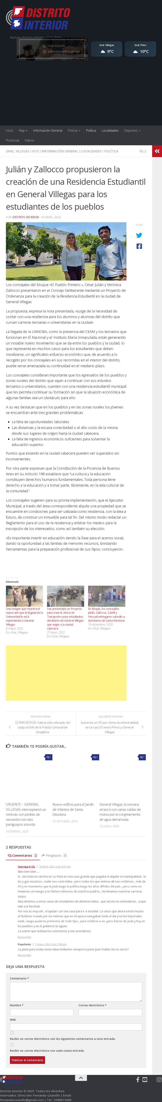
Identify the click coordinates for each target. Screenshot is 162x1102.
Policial (72, 130)
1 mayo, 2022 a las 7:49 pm (51, 944)
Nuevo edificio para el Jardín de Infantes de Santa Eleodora (73, 809)
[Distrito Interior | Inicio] (38, 19)
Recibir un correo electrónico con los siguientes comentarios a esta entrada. (63, 1039)
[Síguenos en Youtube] (145, 1079)
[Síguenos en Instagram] (159, 1079)
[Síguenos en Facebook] (138, 1079)
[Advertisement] (81, 96)
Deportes (131, 130)
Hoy (21, 130)
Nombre (17, 1005)
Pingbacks (56, 855)
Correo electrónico (92, 1005)
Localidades (110, 130)
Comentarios (24, 855)
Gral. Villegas (17, 151)
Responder (24, 937)
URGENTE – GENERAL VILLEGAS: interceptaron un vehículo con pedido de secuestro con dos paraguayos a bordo (26, 814)
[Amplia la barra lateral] (157, 151)
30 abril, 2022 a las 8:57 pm (55, 866)
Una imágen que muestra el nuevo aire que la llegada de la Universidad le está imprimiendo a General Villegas (24, 616)
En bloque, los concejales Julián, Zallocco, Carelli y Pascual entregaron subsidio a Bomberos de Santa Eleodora (106, 614)
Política (91, 130)
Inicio (9, 130)
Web (13, 1019)
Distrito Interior (25, 217)
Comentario (19, 978)
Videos (29, 140)
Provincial (12, 140)
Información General (47, 130)
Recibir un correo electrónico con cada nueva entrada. (47, 1050)
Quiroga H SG (26, 866)
